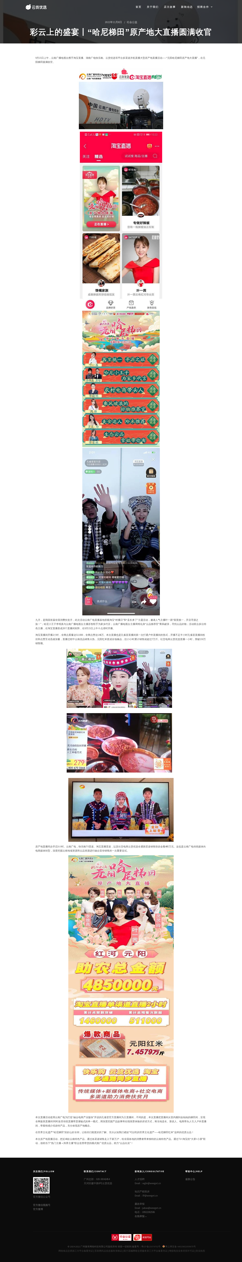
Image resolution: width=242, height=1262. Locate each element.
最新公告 (190, 1179)
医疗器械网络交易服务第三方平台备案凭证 (145, 1250)
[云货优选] (36, 7)
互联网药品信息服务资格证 (108, 1250)
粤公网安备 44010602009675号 (180, 1246)
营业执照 (200, 1250)
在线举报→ (141, 1216)
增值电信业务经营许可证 (181, 1250)
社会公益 (132, 22)
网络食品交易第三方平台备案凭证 (75, 1250)
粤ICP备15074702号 (151, 1246)
